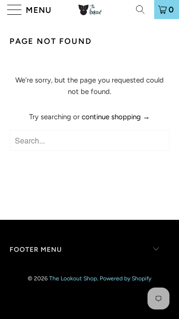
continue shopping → (116, 117)
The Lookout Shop (73, 278)
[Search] (143, 9)
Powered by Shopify (125, 278)
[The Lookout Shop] (90, 9)
